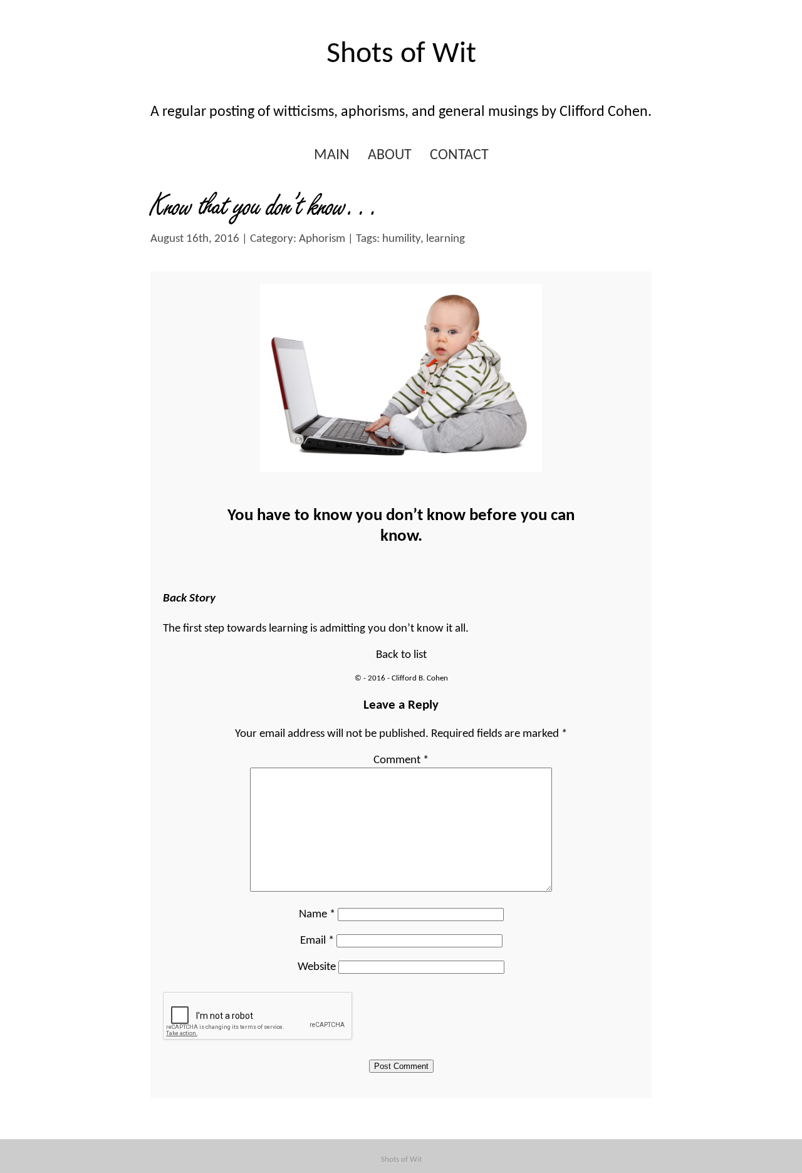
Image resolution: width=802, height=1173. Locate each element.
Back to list (401, 655)
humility (401, 239)
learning (445, 239)
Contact (459, 155)
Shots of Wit (401, 54)
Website (317, 967)
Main (332, 155)
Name (317, 914)
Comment (401, 760)
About (390, 155)
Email (317, 941)
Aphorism (322, 239)
